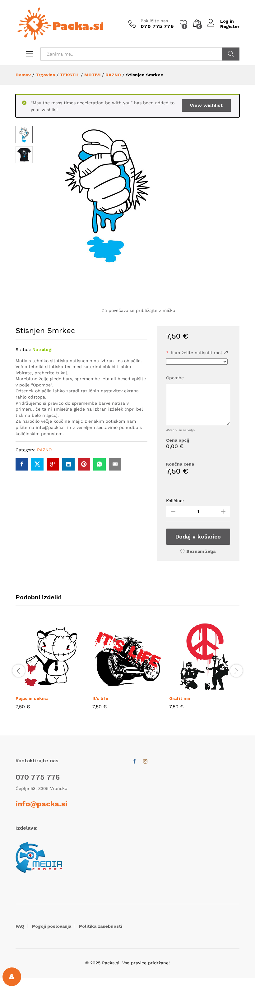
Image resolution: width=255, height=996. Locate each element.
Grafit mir (180, 698)
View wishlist (206, 105)
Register (229, 26)
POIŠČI (230, 54)
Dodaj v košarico (198, 536)
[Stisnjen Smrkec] (22, 464)
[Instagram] (145, 762)
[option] (50, 670)
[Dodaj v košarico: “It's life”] (113, 688)
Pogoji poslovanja (51, 926)
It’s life (100, 698)
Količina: (175, 500)
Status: (23, 349)
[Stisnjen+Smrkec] (37, 464)
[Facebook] (134, 761)
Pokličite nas (154, 20)
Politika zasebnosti (100, 926)
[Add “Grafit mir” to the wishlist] (219, 688)
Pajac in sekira (32, 698)
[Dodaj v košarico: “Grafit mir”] (190, 688)
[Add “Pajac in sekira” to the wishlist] (65, 688)
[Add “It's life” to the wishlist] (142, 688)
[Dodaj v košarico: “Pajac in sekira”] (36, 688)
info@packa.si (41, 804)
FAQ (20, 926)
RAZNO (44, 449)
